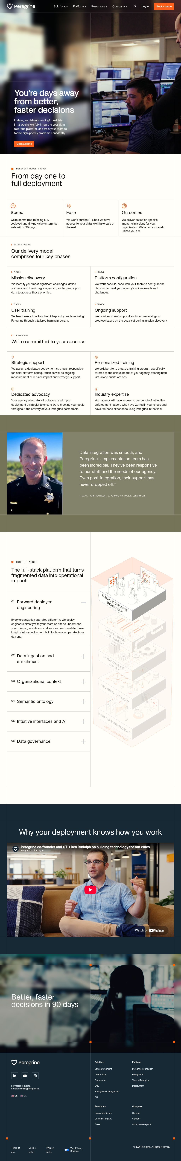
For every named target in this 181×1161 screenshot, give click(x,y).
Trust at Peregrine (141, 1080)
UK (23, 1096)
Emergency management (107, 1091)
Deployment (138, 1086)
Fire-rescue (100, 1080)
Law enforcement (103, 1069)
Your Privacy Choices (76, 1149)
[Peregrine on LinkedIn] (14, 1075)
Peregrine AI (138, 1074)
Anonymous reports (141, 1124)
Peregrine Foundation (142, 1069)
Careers (136, 1113)
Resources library (103, 1113)
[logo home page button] (21, 6)
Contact (136, 1119)
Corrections (100, 1074)
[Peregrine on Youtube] (25, 1075)
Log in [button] (145, 6)
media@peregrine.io (29, 1088)
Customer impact (103, 1119)
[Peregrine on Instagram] (35, 1075)
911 (96, 1097)
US (14, 1096)
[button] (134, 6)
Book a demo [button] (164, 6)
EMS (97, 1086)
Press (97, 1124)
